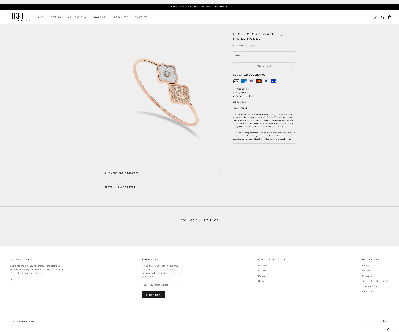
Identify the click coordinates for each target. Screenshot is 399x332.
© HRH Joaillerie (23, 322)
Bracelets (262, 265)
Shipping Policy (369, 286)
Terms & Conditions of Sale (375, 281)
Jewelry (56, 17)
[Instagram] (11, 280)
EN (388, 328)
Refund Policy (369, 291)
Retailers (121, 17)
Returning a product (119, 187)
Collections (77, 17)
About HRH (100, 17)
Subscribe (153, 295)
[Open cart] (389, 17)
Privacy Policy (368, 275)
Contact (141, 17)
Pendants (262, 275)
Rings (261, 281)
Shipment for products (121, 173)
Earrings (262, 270)
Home (39, 17)
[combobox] (390, 329)
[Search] (382, 17)
